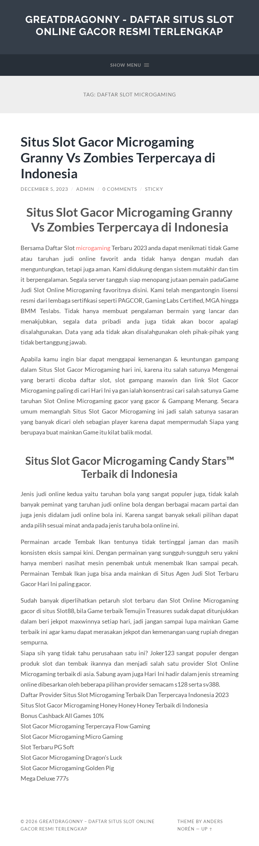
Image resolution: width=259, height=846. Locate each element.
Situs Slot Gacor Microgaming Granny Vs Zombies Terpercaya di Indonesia (118, 157)
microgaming (93, 247)
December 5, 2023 (44, 189)
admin (85, 189)
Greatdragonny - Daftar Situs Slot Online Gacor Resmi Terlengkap (129, 25)
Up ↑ (207, 829)
